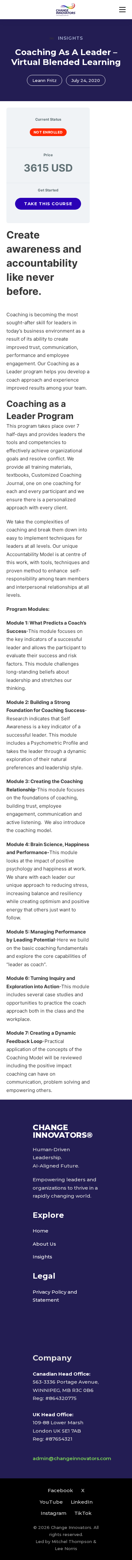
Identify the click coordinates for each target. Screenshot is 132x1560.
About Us (44, 1244)
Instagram (53, 1513)
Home (40, 1231)
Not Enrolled (48, 132)
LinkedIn (82, 1502)
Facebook (60, 1490)
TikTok (83, 1513)
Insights (42, 1257)
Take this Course (48, 203)
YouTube (51, 1502)
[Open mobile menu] (122, 9)
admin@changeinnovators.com (72, 1458)
